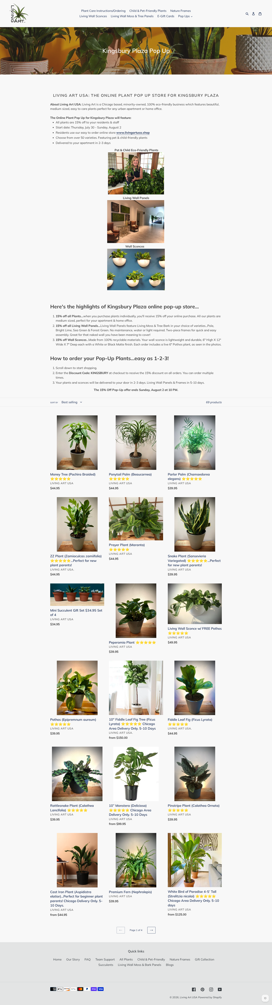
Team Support (105, 959)
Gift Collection (204, 959)
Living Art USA (188, 997)
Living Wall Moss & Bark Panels (139, 965)
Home (57, 959)
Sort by (54, 402)
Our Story (73, 959)
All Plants (126, 959)
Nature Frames (180, 959)
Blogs (170, 965)
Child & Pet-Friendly (151, 959)
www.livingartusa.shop (133, 132)
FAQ (88, 959)
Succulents (105, 965)
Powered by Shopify (210, 997)
